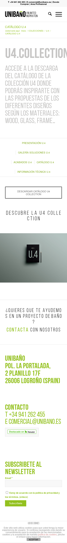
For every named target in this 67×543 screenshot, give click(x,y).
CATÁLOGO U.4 (15, 27)
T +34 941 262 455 (16, 2)
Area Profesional (39, 4)
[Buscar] (48, 14)
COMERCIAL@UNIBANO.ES (35, 422)
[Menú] (57, 14)
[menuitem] (48, 14)
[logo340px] (28, 14)
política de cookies (47, 534)
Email (8, 478)
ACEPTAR (33, 540)
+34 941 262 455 (27, 415)
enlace (23, 497)
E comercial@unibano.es (39, 2)
